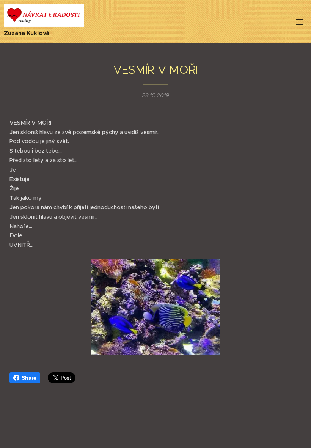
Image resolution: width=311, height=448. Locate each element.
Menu (299, 21)
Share (29, 378)
